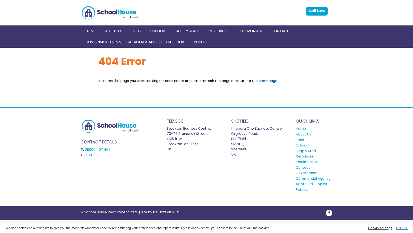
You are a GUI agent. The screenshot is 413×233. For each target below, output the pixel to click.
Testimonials (250, 30)
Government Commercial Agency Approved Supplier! (134, 41)
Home (90, 30)
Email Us (91, 154)
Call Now (316, 10)
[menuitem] (90, 30)
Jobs (136, 30)
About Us (113, 30)
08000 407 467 (98, 149)
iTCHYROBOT (164, 212)
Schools (158, 30)
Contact (280, 30)
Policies (201, 41)
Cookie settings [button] (380, 228)
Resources (218, 30)
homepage (268, 80)
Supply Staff (187, 30)
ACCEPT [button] (402, 228)
